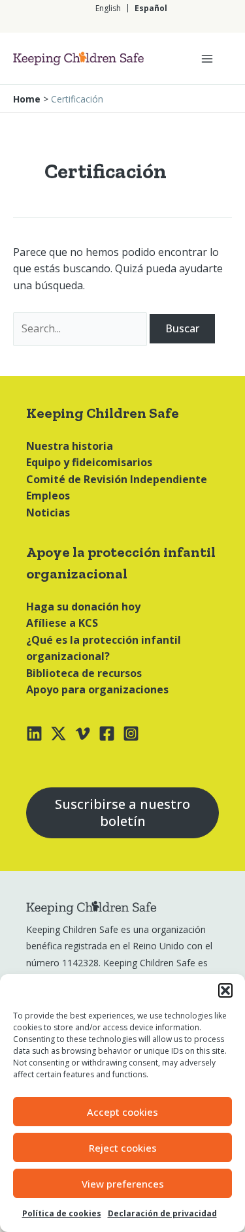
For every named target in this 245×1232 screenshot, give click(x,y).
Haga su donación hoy (83, 606)
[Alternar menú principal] (207, 58)
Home (27, 99)
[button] (225, 990)
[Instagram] (131, 733)
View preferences (123, 1183)
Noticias (48, 512)
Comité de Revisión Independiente (116, 479)
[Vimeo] (82, 733)
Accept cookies (122, 1111)
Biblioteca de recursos (84, 673)
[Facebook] (107, 733)
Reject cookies (123, 1147)
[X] (58, 733)
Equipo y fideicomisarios (89, 462)
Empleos (48, 495)
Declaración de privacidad (162, 1213)
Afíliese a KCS (62, 623)
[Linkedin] (34, 733)
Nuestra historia (69, 446)
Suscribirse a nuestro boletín (122, 812)
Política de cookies (61, 1213)
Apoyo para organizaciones (97, 689)
